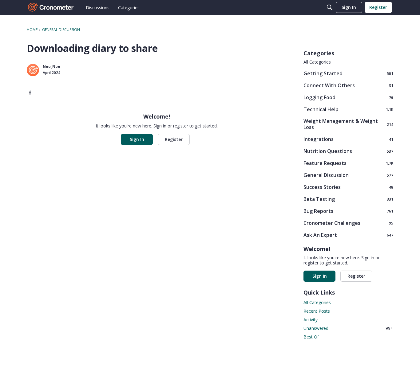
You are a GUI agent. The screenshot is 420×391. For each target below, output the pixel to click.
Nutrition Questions (348, 151)
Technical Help (348, 109)
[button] (33, 70)
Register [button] (174, 139)
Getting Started (348, 73)
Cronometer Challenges (348, 223)
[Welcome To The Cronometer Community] (51, 7)
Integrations (348, 139)
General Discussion (348, 175)
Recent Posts (316, 311)
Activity (310, 320)
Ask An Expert (348, 235)
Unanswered (348, 328)
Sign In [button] (137, 139)
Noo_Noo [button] (51, 66)
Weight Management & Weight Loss (348, 124)
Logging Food (348, 97)
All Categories (317, 62)
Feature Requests (348, 163)
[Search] (329, 7)
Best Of (311, 337)
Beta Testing (348, 199)
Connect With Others (348, 85)
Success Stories (348, 187)
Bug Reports (348, 211)
